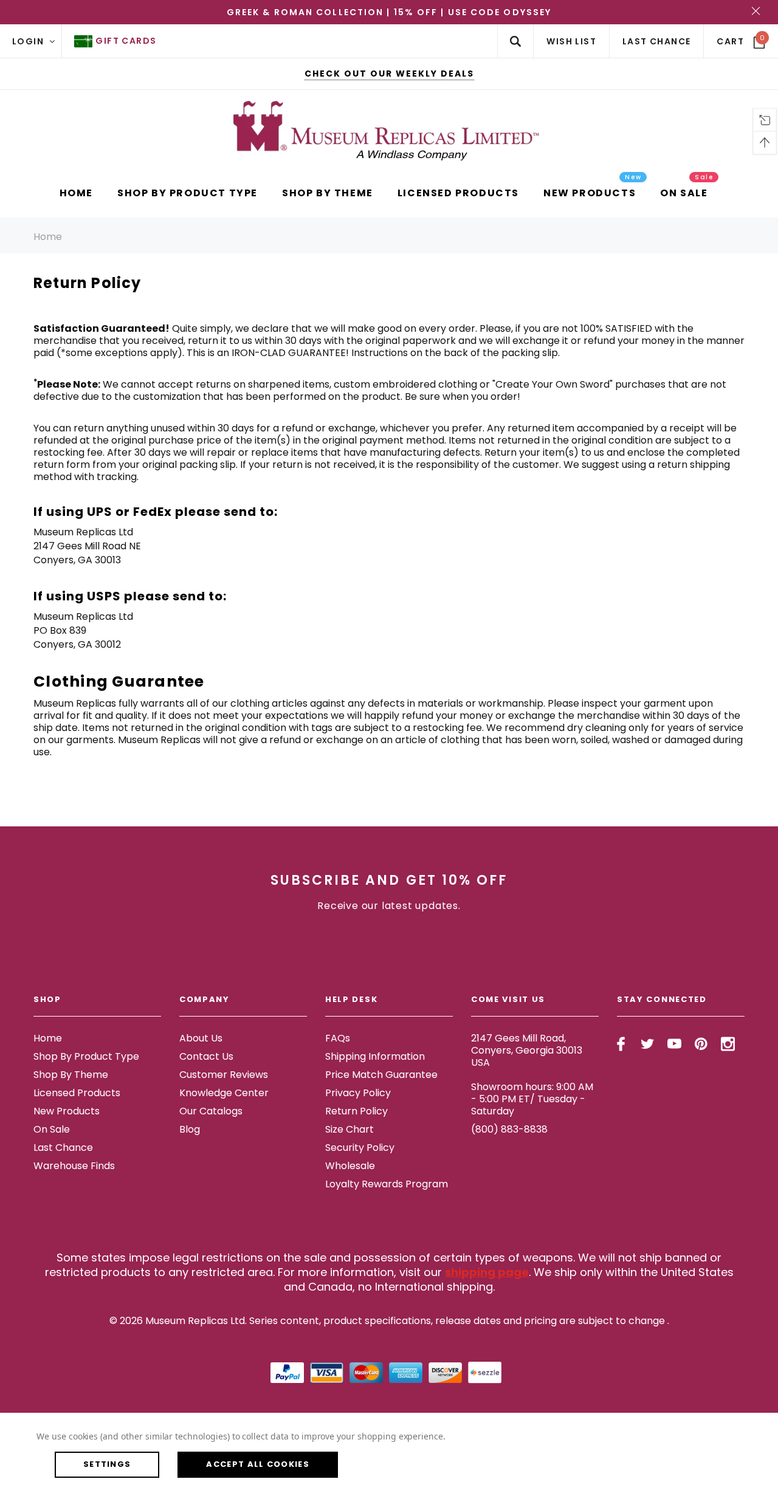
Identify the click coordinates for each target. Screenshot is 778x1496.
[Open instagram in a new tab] (727, 1043)
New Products (66, 1111)
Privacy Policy (358, 1093)
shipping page (487, 1272)
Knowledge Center (224, 1093)
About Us (200, 1038)
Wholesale (350, 1166)
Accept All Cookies (257, 1464)
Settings (107, 1464)
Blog (189, 1129)
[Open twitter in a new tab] (647, 1043)
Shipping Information (375, 1056)
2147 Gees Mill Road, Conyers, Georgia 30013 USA (526, 1050)
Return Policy (356, 1111)
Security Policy (359, 1148)
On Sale (51, 1129)
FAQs (337, 1038)
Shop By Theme (70, 1075)
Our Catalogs (211, 1111)
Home (47, 237)
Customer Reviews (223, 1075)
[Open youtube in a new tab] (674, 1043)
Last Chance (63, 1148)
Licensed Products (76, 1093)
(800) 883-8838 (509, 1129)
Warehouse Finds (74, 1166)
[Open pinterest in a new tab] (701, 1043)
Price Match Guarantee (381, 1075)
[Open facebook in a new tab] (620, 1043)
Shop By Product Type (86, 1056)
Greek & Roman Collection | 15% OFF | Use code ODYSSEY (389, 12)
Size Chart (349, 1129)
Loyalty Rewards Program (386, 1184)
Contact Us (206, 1056)
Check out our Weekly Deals (389, 73)
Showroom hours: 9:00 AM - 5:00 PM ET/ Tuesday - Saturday (532, 1099)
